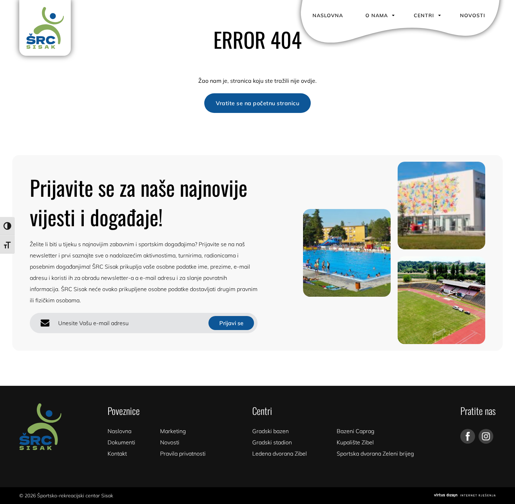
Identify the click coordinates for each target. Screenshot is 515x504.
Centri (424, 15)
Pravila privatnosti (183, 453)
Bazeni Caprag (356, 431)
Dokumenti (121, 442)
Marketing (173, 431)
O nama (376, 15)
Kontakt (117, 453)
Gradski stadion (272, 442)
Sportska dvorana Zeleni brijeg (375, 453)
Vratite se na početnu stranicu (257, 103)
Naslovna (328, 15)
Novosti (472, 15)
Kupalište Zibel (355, 442)
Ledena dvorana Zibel (279, 453)
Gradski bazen (270, 431)
